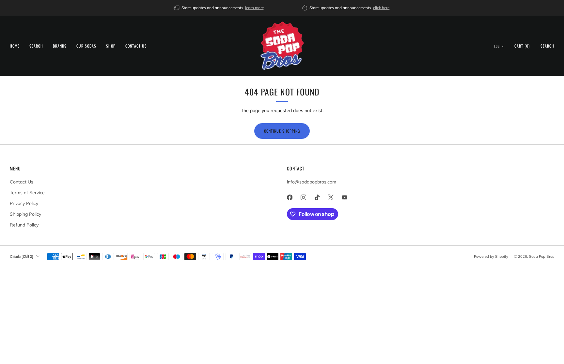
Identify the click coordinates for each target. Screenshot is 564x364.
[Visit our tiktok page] (317, 197)
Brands (60, 46)
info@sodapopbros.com (311, 182)
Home (15, 46)
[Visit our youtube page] (344, 197)
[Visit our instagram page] (303, 197)
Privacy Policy (24, 203)
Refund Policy (24, 225)
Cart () (522, 46)
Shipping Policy (25, 214)
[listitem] (219, 8)
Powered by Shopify (491, 256)
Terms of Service (27, 193)
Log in (499, 46)
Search (36, 46)
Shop (111, 46)
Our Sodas (86, 46)
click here (381, 7)
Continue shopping (282, 131)
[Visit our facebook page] (289, 197)
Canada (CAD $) (21, 256)
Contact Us (136, 46)
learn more (254, 7)
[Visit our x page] (330, 197)
